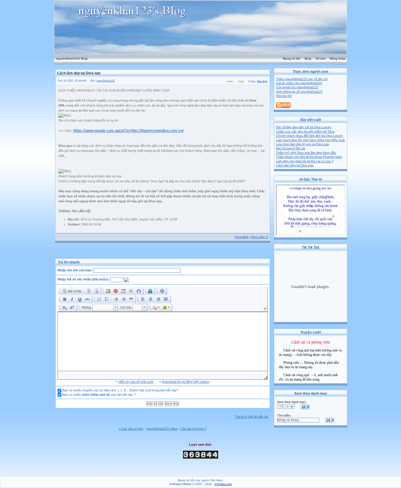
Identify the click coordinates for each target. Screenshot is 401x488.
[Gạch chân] (80, 299)
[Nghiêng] (72, 299)
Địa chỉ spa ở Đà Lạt (290, 148)
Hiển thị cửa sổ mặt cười (135, 381)
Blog (308, 58)
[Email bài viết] (230, 83)
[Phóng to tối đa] (162, 291)
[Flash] (115, 291)
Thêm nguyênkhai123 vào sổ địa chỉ (301, 79)
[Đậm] (64, 299)
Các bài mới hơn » (193, 428)
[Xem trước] (96, 291)
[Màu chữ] (156, 307)
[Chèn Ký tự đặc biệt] (138, 291)
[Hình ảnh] (108, 291)
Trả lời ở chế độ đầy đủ (251, 416)
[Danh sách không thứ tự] (107, 299)
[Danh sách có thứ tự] (99, 299)
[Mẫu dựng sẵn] (88, 291)
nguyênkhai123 (106, 80)
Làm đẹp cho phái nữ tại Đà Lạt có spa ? (304, 161)
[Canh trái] (143, 299)
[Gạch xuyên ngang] (87, 299)
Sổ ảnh (321, 58)
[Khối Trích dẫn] (131, 299)
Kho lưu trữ (284, 95)
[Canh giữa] (150, 299)
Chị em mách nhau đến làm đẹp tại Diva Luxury (309, 135)
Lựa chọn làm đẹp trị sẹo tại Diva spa (302, 144)
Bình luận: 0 (259, 237)
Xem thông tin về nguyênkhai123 (299, 91)
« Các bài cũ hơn (131, 428)
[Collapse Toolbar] (265, 308)
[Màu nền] (166, 307)
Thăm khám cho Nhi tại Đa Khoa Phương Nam (309, 157)
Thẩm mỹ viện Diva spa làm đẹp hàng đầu (306, 152)
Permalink (242, 237)
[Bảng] (123, 291)
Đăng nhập (337, 58)
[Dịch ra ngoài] (116, 299)
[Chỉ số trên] (72, 307)
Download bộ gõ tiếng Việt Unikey (186, 381)
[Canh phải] (158, 299)
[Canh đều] (166, 299)
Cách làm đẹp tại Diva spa (294, 165)
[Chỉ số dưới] (64, 307)
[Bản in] (240, 83)
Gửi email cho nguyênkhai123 (297, 87)
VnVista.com (223, 484)
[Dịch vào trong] (123, 299)
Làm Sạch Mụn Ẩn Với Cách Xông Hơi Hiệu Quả (310, 140)
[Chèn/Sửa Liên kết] (150, 291)
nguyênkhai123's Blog (71, 58)
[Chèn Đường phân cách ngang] (131, 291)
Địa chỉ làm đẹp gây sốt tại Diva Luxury (303, 127)
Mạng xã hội (291, 58)
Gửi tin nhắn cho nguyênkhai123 (299, 83)
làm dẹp (262, 81)
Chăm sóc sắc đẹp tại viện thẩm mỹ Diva (305, 131)
